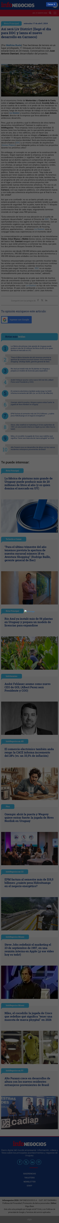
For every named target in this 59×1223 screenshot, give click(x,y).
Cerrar (50, 4)
